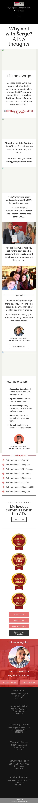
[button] (19, 17)
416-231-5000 (19, 11)
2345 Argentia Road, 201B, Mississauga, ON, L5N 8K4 (19, 729)
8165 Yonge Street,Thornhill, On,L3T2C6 (19, 747)
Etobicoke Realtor (19, 706)
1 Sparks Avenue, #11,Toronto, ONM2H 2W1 (19, 695)
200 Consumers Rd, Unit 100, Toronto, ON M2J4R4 (19, 782)
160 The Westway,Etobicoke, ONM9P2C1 (19, 711)
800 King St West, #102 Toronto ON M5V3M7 (19, 766)
